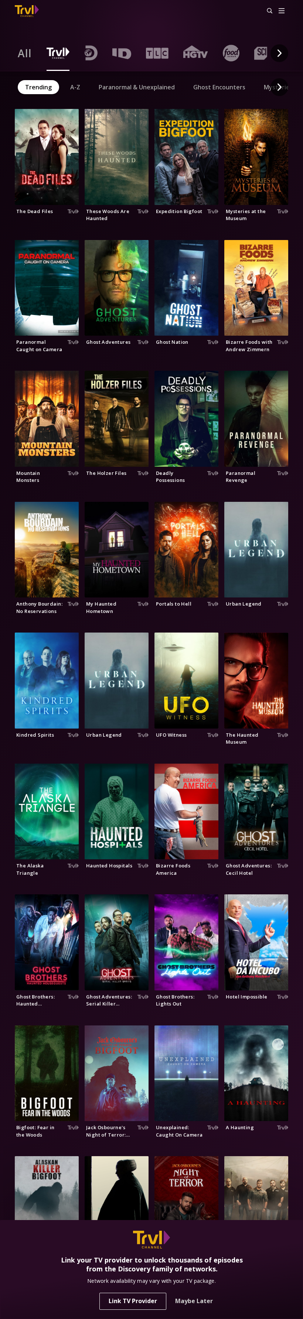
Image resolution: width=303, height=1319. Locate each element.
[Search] (266, 11)
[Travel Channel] (27, 11)
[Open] (281, 11)
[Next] (279, 53)
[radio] (25, 53)
